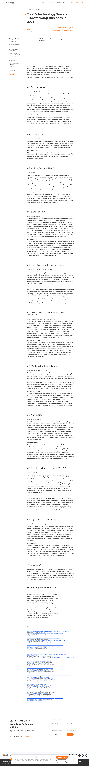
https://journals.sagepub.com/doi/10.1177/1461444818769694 (38, 677)
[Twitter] (79, 755)
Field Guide (70, 2)
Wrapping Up (12, 70)
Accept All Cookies (62, 757)
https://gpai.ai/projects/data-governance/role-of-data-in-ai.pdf (38, 663)
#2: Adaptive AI (12, 41)
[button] (11, 759)
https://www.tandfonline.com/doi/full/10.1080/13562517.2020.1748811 (39, 661)
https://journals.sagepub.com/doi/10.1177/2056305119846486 (38, 686)
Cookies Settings (62, 761)
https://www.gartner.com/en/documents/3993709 (36, 647)
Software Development (68, 32)
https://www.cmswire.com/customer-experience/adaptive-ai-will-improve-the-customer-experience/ (46, 640)
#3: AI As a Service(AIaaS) (14, 44)
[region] (44, 759)
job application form (28, 736)
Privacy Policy (73, 730)
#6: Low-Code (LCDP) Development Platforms (14, 54)
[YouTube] (83, 755)
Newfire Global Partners (32, 9)
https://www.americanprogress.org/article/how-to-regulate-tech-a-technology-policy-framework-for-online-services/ (49, 672)
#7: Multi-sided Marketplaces (12, 57)
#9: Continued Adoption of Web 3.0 (14, 64)
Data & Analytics (56, 30)
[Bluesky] (86, 755)
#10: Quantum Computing (12, 67)
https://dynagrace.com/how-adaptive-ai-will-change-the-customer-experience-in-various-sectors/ (45, 645)
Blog (42, 2)
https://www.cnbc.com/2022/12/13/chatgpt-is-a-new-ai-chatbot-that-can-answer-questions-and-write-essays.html (48, 631)
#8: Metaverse (12, 60)
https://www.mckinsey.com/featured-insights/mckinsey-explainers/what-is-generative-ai (43, 635)
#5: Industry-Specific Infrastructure (13, 50)
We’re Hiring (79, 2)
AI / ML (71, 27)
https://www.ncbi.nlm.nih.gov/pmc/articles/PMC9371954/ (37, 684)
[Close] (74, 758)
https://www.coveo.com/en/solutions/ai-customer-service (37, 649)
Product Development (68, 30)
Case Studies (50, 2)
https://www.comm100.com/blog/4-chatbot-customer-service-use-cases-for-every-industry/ (44, 638)
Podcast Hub (60, 2)
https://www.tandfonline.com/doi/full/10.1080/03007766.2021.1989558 (40, 668)
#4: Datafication (12, 47)
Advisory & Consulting (62, 27)
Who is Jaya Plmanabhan (12, 74)
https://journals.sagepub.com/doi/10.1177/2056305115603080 (38, 681)
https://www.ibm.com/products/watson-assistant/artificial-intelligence (40, 642)
